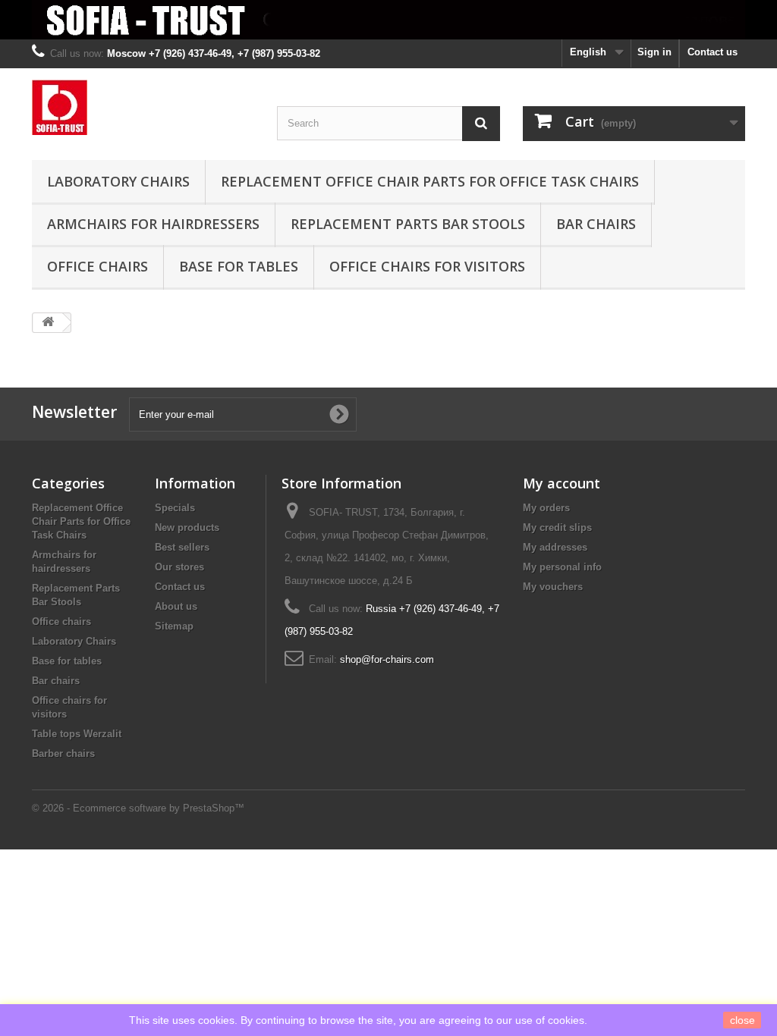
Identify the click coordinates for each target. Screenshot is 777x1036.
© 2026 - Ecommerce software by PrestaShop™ (138, 808)
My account (561, 483)
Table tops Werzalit (76, 733)
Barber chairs (63, 753)
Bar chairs (596, 224)
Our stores (179, 567)
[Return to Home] (47, 322)
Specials (175, 507)
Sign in (654, 52)
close (742, 1020)
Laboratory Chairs (118, 181)
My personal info (562, 567)
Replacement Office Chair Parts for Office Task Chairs (430, 181)
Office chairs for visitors (427, 266)
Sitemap (174, 626)
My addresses (555, 547)
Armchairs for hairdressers (153, 224)
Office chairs (97, 266)
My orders (546, 507)
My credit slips (557, 527)
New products (187, 527)
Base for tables (238, 266)
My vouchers (553, 586)
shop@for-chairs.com (387, 659)
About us (176, 606)
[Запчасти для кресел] (143, 107)
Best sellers (182, 547)
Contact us (712, 52)
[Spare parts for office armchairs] (388, 19)
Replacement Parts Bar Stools (408, 224)
